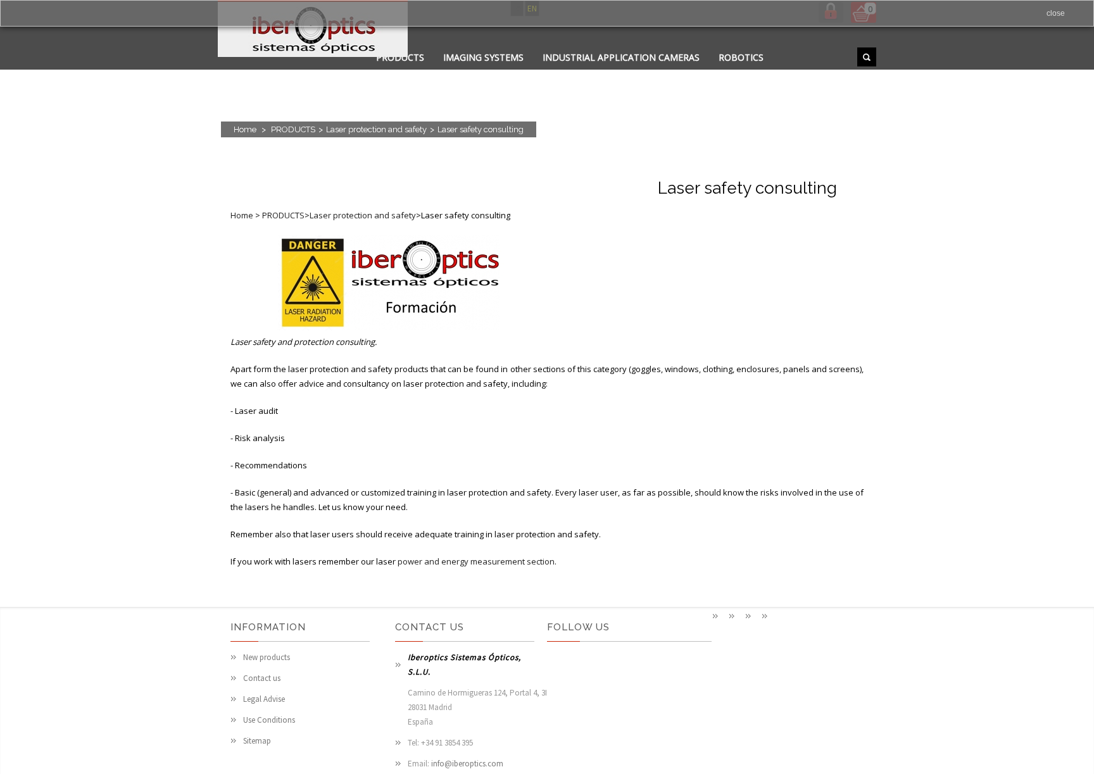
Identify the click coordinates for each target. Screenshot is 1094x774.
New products (266, 657)
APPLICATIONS (407, 73)
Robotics (741, 57)
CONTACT (479, 73)
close (1056, 13)
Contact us (261, 678)
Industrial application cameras (621, 57)
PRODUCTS (293, 129)
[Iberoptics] (313, 30)
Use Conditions (269, 720)
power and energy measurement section (476, 561)
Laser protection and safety (376, 129)
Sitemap (257, 740)
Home (245, 129)
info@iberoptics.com (467, 763)
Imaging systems (483, 57)
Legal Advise (264, 699)
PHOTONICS (546, 73)
